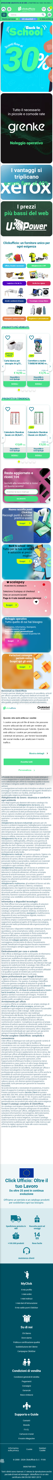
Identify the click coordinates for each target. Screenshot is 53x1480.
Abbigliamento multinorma (13, 883)
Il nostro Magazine (26, 1438)
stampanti (31, 913)
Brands (26, 1425)
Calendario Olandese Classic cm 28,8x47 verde (38, 434)
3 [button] (26, 390)
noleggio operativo (20, 940)
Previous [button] (3, 366)
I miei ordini (27, 1294)
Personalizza (25, 770)
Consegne (26, 1386)
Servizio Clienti (31, 1092)
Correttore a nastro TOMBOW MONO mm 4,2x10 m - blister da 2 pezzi (38, 362)
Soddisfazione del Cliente (26, 1347)
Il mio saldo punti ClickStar (26, 1308)
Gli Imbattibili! (27, 19)
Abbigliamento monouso (12, 868)
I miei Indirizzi (26, 1299)
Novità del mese (9, 19)
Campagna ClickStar (26, 1351)
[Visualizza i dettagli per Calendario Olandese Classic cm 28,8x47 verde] (38, 417)
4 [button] (30, 390)
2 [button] (23, 390)
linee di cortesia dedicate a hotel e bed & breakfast (26, 991)
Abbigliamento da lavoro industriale (16, 823)
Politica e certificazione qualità (26, 1342)
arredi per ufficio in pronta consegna (17, 1006)
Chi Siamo (26, 1333)
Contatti (26, 1420)
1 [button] (19, 390)
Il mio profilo (26, 1290)
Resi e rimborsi (26, 1395)
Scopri (22, 523)
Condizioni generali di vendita (26, 1377)
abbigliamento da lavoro (29, 805)
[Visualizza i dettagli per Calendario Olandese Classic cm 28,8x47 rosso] (15, 417)
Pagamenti (26, 1381)
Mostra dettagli (36, 753)
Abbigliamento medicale (11, 854)
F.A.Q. (26, 1429)
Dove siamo (26, 1338)
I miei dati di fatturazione (26, 1303)
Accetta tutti (26, 762)
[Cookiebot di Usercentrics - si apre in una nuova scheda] (38, 708)
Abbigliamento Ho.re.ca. (12, 838)
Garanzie (27, 1390)
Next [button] (50, 366)
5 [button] (34, 390)
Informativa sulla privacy (13, 1449)
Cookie (29, 1449)
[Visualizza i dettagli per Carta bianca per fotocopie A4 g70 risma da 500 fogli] (15, 345)
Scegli (14, 384)
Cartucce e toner (26, 1434)
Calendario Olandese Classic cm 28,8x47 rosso (14, 434)
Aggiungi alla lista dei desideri (7, 337)
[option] (26, 2)
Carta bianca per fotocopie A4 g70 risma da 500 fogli (12, 362)
